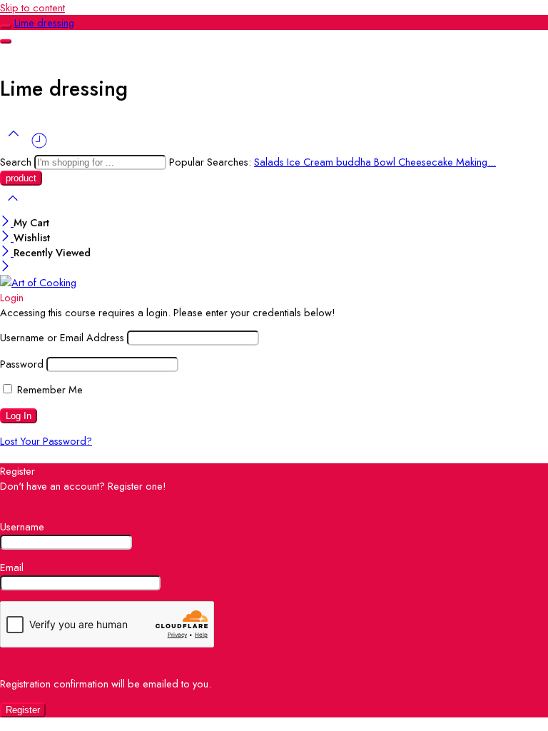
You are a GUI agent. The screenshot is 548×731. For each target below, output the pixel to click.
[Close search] (13, 207)
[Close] (7, 222)
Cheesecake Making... (447, 161)
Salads (270, 161)
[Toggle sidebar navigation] (5, 26)
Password (22, 363)
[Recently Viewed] (39, 145)
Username (22, 526)
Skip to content (32, 7)
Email (12, 567)
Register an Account (44, 500)
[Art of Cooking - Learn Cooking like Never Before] (38, 282)
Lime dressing (44, 22)
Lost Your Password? (46, 440)
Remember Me (48, 389)
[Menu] (5, 41)
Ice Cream (311, 161)
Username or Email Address (62, 337)
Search (17, 161)
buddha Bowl (367, 161)
